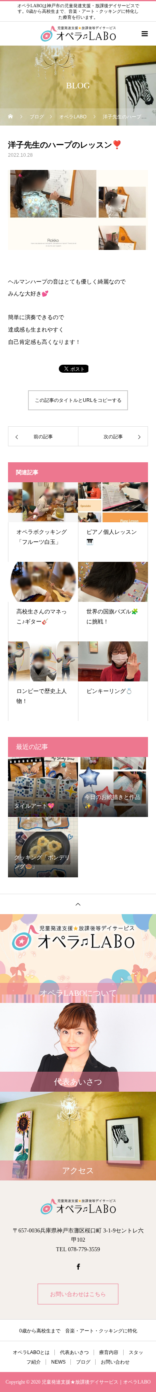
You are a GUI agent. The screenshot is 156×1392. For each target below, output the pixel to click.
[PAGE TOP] (78, 904)
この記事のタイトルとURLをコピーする (78, 400)
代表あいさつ (74, 1352)
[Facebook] (78, 1266)
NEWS (58, 1362)
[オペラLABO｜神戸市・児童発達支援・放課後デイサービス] (78, 1206)
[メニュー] (144, 34)
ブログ (83, 1362)
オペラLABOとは (31, 1352)
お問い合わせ (115, 1362)
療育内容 (108, 1352)
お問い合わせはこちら (78, 1294)
